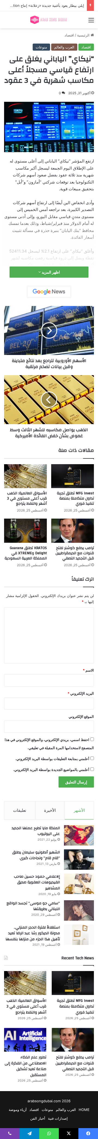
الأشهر (79, 810)
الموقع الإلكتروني (81, 716)
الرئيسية (84, 35)
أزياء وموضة (18, 1109)
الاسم (88, 670)
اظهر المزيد (50, 272)
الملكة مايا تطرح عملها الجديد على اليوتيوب (36, 831)
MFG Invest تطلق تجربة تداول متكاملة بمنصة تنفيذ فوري (75, 498)
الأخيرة (50, 810)
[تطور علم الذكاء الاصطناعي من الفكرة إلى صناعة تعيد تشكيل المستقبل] (25, 1040)
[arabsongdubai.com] (49, 20)
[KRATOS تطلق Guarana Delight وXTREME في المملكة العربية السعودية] (25, 531)
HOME (84, 1109)
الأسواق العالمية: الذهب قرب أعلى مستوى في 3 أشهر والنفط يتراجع (27, 498)
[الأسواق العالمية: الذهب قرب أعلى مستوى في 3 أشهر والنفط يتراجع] (25, 476)
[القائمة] (91, 22)
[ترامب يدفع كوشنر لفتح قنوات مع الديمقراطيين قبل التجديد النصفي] (72, 531)
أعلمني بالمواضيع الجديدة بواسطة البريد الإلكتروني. (51, 769)
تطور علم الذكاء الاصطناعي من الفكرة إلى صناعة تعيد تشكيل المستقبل (25, 1066)
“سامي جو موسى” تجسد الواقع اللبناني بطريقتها (33, 906)
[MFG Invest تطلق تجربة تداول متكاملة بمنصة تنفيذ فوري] (72, 476)
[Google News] (49, 292)
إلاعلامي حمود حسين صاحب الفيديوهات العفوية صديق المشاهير (37, 882)
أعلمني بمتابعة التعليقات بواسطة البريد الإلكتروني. (52, 759)
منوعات (41, 47)
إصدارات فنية (58, 1118)
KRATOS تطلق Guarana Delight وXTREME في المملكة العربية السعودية (26, 553)
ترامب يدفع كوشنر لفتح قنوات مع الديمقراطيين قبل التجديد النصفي (75, 553)
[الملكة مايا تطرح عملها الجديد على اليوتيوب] (79, 835)
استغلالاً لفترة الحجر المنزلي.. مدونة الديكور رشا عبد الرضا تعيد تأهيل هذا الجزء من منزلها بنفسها (32, 933)
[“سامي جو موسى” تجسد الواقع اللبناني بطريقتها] (79, 910)
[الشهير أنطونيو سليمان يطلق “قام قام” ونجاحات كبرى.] (79, 859)
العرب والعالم (64, 47)
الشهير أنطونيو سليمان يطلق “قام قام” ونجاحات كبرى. (36, 855)
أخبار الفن (37, 1118)
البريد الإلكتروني (81, 693)
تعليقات (19, 810)
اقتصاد (69, 35)
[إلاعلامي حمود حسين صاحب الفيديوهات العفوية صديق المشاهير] (79, 884)
